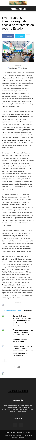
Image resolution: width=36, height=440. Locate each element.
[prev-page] (3, 360)
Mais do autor (27, 310)
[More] (28, 36)
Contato (28, 432)
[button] (3, 8)
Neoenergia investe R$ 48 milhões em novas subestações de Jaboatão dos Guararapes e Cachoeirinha (23, 350)
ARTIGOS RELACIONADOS (12, 310)
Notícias (13, 432)
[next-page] (6, 360)
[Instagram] (21, 425)
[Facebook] (15, 425)
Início (7, 432)
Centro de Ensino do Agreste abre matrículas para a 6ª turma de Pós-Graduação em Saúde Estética (22, 320)
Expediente (20, 432)
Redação (7, 32)
